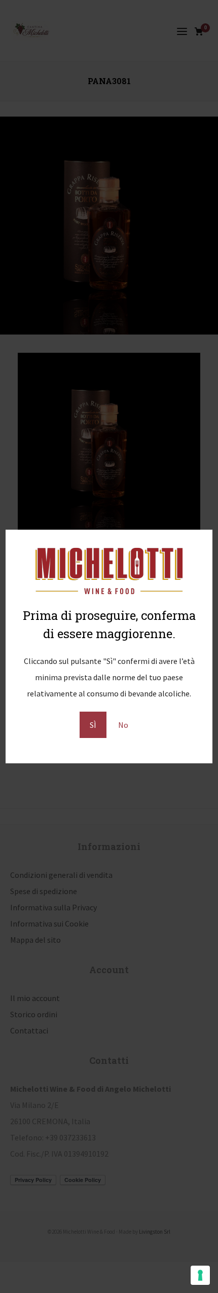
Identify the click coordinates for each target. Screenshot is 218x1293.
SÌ (93, 725)
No (123, 725)
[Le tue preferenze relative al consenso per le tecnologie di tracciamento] (200, 1275)
